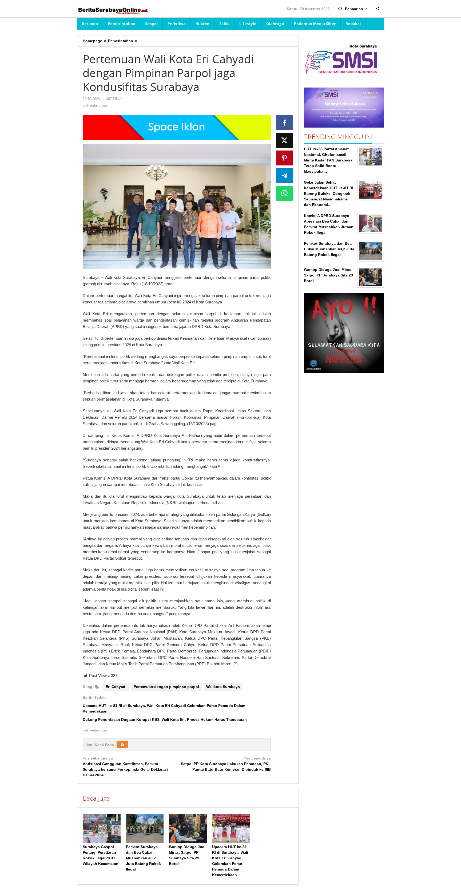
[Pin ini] (284, 158)
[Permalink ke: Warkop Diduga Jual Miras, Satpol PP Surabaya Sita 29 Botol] (188, 828)
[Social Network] (377, 8)
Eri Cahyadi (116, 687)
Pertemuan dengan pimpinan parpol (166, 687)
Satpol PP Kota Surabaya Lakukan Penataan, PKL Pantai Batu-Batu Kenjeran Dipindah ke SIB (226, 764)
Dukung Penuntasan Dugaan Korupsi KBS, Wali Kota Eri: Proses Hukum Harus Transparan (165, 719)
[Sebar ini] (284, 122)
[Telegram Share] (284, 175)
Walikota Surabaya (223, 687)
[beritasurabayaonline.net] (112, 10)
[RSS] (122, 744)
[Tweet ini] (284, 140)
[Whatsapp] (284, 193)
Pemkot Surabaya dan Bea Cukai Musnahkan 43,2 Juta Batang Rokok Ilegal (143, 858)
